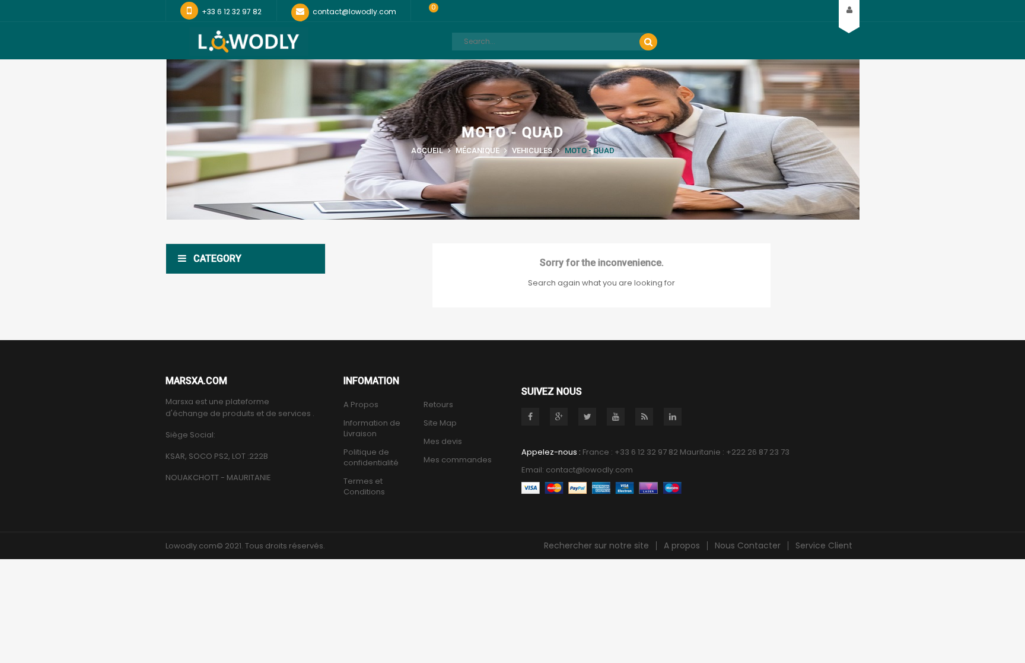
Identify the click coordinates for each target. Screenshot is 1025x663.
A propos (682, 545)
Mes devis (443, 441)
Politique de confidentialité (371, 457)
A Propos (360, 404)
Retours (438, 404)
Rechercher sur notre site (596, 545)
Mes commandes (458, 460)
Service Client (823, 545)
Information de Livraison (371, 428)
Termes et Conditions (364, 486)
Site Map (440, 423)
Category (217, 258)
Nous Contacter (748, 545)
